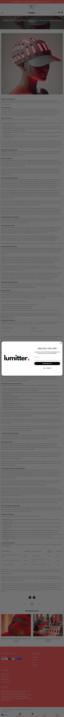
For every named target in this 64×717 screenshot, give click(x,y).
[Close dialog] (61, 343)
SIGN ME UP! (47, 363)
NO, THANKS (47, 368)
